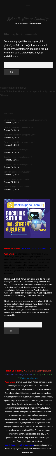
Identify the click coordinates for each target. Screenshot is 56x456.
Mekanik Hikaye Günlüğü (28, 19)
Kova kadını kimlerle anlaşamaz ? (18, 150)
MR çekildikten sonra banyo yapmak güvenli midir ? (25, 120)
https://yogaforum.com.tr (13, 88)
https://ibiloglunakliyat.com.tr (15, 91)
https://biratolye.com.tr (44, 91)
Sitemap (4, 95)
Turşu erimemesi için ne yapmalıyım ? (19, 127)
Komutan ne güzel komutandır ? (17, 172)
